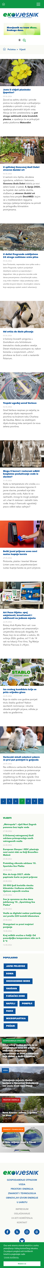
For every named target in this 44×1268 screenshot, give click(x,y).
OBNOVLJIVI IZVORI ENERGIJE (22, 1198)
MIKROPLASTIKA (16, 1018)
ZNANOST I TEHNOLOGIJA (22, 1193)
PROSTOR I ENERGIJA (22, 1189)
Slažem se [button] (22, 1264)
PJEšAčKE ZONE (15, 996)
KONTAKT (22, 1223)
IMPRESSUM (22, 1209)
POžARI (10, 1026)
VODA (22, 1184)
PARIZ (9, 1011)
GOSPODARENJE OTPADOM (22, 1180)
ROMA (9, 974)
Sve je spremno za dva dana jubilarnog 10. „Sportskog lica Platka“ (19, 902)
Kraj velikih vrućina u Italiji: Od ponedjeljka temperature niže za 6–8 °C (22, 938)
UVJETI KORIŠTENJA (22, 1218)
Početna (12, 49)
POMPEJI (27, 1004)
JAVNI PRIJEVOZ (15, 966)
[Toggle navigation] (38, 4)
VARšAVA (11, 989)
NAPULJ (10, 1004)
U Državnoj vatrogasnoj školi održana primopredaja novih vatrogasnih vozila (18, 838)
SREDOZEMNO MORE (18, 981)
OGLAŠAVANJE (22, 1214)
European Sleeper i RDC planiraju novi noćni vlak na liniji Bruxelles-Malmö (21, 852)
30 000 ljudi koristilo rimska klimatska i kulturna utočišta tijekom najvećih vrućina (18, 888)
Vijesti (22, 49)
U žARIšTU (22, 1202)
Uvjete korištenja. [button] (11, 1257)
